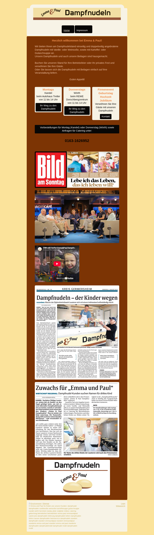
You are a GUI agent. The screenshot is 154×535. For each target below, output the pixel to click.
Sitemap (46, 504)
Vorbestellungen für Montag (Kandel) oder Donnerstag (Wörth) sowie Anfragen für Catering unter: (77, 129)
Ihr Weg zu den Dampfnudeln (48, 107)
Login (123, 504)
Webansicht (120, 506)
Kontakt (106, 116)
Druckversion (36, 504)
